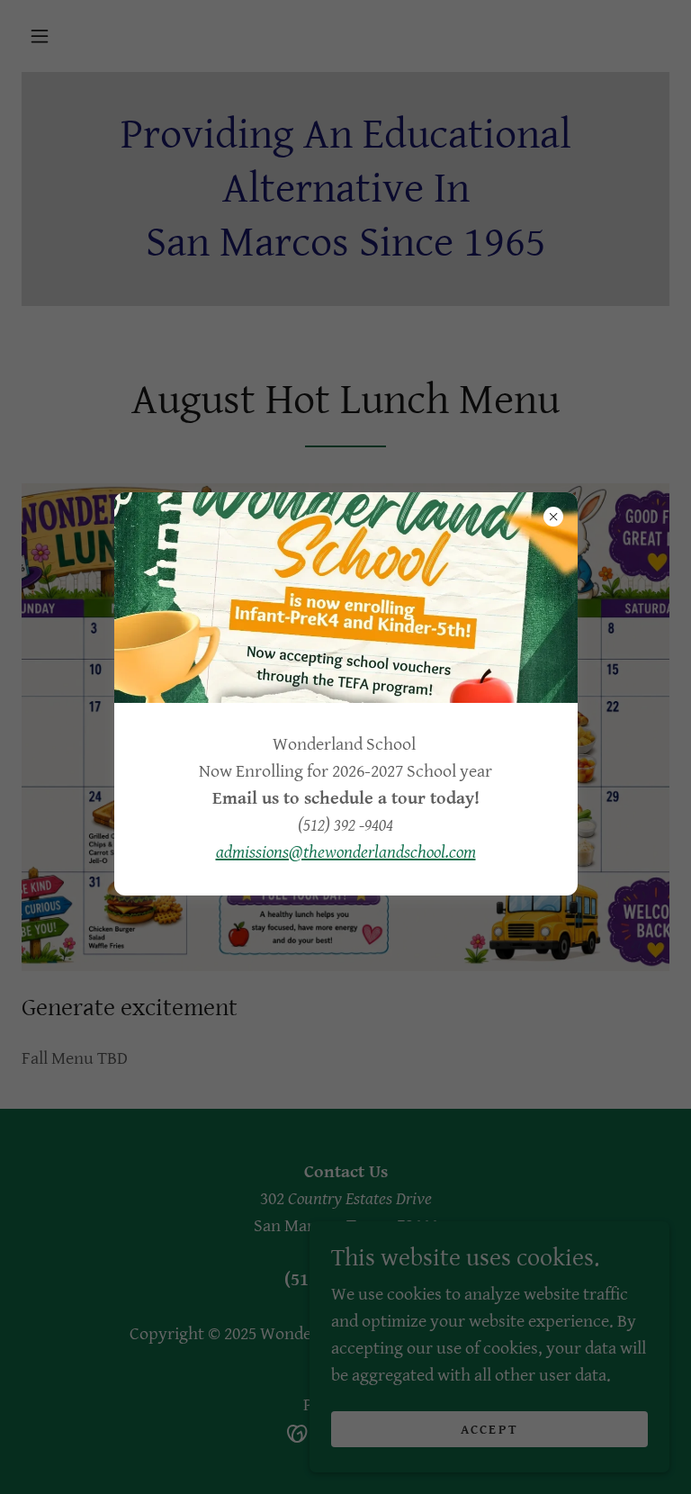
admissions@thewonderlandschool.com (346, 852)
